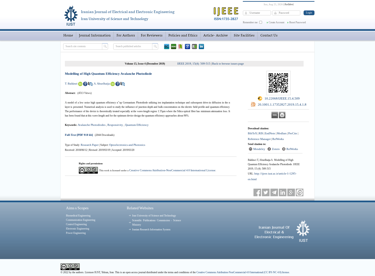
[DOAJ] (173, 46)
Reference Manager (259, 139)
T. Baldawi (71, 83)
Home (68, 36)
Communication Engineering (80, 219)
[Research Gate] (194, 46)
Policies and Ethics (182, 36)
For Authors (126, 36)
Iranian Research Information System (151, 229)
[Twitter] (266, 192)
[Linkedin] (201, 46)
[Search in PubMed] (90, 85)
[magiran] (180, 46)
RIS (261, 133)
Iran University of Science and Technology (154, 215)
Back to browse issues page (228, 63)
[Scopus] (166, 46)
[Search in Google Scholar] (85, 85)
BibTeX (252, 133)
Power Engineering (76, 232)
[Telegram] (274, 192)
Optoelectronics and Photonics (127, 144)
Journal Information (95, 36)
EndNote (270, 133)
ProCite (292, 133)
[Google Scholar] (187, 46)
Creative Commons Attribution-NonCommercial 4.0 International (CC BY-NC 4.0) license (242, 272)
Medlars (281, 133)
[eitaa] (299, 192)
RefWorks (278, 139)
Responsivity (115, 124)
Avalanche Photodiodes (91, 124)
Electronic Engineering (77, 228)
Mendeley (259, 149)
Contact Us (269, 36)
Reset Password (297, 22)
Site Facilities (244, 36)
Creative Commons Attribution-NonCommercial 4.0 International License (172, 170)
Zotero (276, 149)
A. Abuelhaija (102, 83)
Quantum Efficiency (137, 124)
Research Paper (90, 144)
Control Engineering (76, 224)
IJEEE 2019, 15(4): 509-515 (193, 63)
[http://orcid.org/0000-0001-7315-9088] (80, 85)
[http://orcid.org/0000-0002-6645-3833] (112, 85)
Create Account (276, 22)
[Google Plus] (291, 192)
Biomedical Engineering (78, 215)
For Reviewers (152, 36)
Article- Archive (215, 36)
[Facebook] (257, 192)
